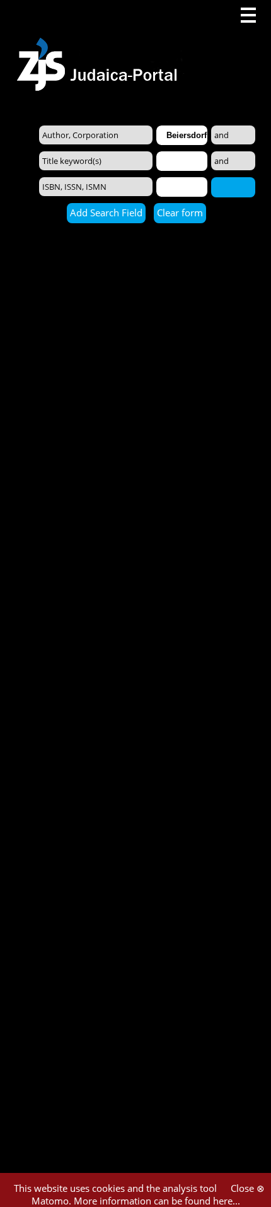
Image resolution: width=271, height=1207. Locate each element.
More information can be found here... (157, 1200)
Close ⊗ (248, 1188)
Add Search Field (106, 212)
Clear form (180, 212)
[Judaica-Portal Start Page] (100, 45)
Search (233, 186)
